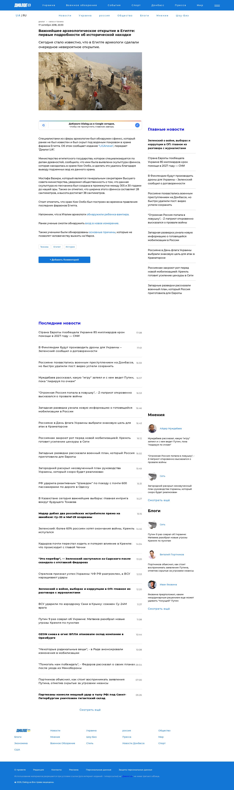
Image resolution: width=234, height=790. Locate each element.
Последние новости (60, 323)
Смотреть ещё (90, 709)
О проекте (20, 769)
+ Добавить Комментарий (64, 259)
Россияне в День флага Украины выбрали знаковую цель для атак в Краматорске (171, 254)
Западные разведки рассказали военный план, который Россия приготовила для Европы (169, 289)
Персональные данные (98, 769)
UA (18, 15)
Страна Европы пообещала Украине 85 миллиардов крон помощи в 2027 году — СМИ (168, 162)
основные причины (102, 232)
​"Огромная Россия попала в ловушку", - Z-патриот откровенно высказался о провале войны (170, 218)
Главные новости (166, 129)
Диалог (42, 21)
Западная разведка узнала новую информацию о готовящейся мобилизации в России (170, 236)
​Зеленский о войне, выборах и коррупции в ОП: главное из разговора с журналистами (169, 144)
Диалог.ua (127, 776)
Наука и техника (56, 21)
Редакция (38, 769)
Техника (44, 247)
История (70, 247)
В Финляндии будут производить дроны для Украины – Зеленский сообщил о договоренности (170, 179)
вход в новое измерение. (102, 223)
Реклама (73, 769)
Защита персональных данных (135, 769)
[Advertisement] (90, 289)
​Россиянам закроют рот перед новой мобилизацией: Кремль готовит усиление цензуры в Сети (170, 271)
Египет (57, 247)
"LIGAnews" (106, 145)
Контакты (56, 769)
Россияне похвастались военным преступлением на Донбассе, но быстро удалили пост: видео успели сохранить (170, 199)
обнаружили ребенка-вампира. (108, 214)
